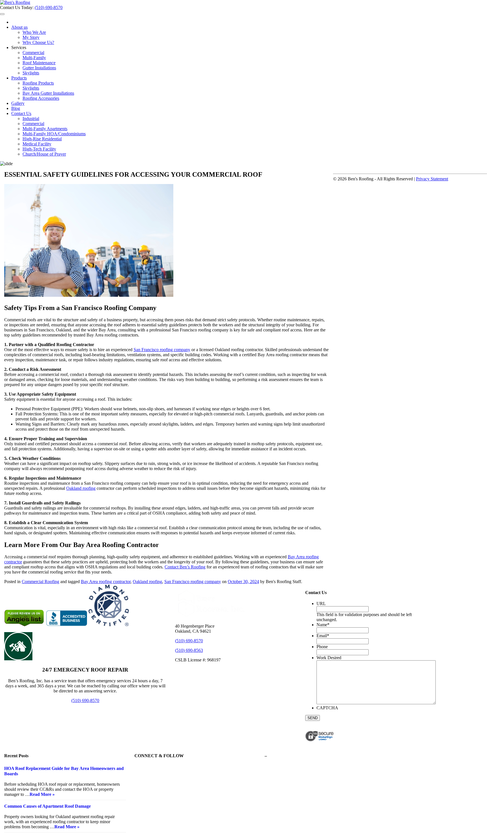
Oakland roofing (81, 488)
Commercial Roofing (40, 581)
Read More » (42, 794)
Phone (322, 646)
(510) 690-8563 (189, 650)
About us (19, 27)
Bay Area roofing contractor (105, 581)
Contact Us (21, 113)
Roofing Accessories (41, 98)
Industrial (31, 118)
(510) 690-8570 (49, 7)
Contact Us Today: (17, 7)
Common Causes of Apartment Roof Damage (47, 806)
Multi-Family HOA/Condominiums (54, 133)
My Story (31, 37)
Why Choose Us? (38, 42)
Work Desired (328, 657)
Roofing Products (38, 83)
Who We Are (34, 32)
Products (19, 78)
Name (322, 624)
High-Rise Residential (42, 138)
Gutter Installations (39, 67)
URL (321, 603)
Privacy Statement (432, 178)
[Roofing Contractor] (15, 2)
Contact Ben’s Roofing (185, 566)
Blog (15, 108)
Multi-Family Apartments (45, 128)
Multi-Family (34, 57)
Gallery (18, 103)
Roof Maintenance (39, 62)
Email (322, 635)
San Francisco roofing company (162, 349)
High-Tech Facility (39, 149)
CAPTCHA (327, 707)
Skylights (31, 72)
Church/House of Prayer (44, 154)
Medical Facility (37, 143)
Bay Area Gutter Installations (48, 93)
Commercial (33, 52)
